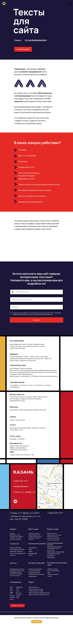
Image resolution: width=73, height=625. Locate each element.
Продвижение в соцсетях (17, 569)
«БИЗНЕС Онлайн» (52, 569)
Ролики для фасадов (53, 540)
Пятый (18, 596)
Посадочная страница (34, 536)
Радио (30, 549)
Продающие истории (16, 572)
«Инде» (49, 576)
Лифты (30, 551)
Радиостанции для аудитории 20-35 (39, 593)
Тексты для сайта (15, 575)
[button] (23, 49)
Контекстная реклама (35, 569)
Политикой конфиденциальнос (42, 314)
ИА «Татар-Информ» (53, 571)
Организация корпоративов (55, 552)
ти (52, 314)
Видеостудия (53, 529)
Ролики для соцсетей (53, 538)
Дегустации (50, 550)
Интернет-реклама (36, 563)
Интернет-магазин (33, 533)
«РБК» (49, 572)
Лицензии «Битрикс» (34, 538)
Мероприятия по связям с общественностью (54, 547)
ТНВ (11, 590)
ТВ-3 (17, 590)
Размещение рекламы (37, 543)
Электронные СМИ (34, 572)
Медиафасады (32, 553)
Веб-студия (33, 529)
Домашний (19, 587)
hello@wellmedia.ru (21, 486)
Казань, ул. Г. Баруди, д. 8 (24, 492)
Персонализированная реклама (55, 544)
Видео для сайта (52, 533)
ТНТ (11, 594)
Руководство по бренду (16, 536)
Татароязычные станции (35, 591)
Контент (13, 563)
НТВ (11, 589)
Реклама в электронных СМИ (57, 564)
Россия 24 (19, 594)
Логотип (12, 533)
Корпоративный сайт (34, 535)
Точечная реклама (34, 571)
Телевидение (32, 548)
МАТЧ (11, 587)
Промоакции (51, 557)
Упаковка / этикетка (15, 538)
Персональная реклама (17, 549)
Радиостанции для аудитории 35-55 (39, 594)
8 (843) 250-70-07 (21, 481)
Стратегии (14, 543)
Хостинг (30, 539)
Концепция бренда (15, 548)
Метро (30, 555)
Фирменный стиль (15, 535)
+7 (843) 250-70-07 (55, 513)
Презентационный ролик (54, 535)
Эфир (11, 592)
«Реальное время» (53, 574)
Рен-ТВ (18, 592)
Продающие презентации (17, 570)
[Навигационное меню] (70, 3)
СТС (17, 589)
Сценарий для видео (16, 574)
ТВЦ (17, 597)
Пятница (12, 596)
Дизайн (13, 529)
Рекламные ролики (52, 536)
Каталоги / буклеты (15, 539)
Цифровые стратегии (16, 551)
